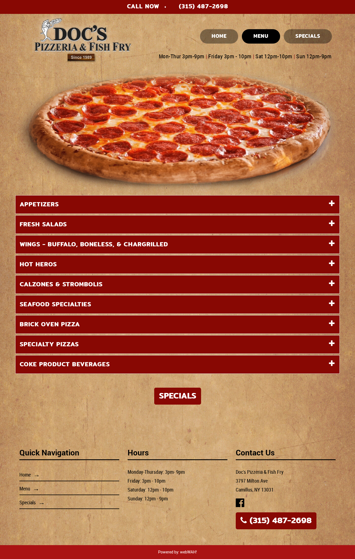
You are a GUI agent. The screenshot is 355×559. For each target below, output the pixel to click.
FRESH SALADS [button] (43, 224)
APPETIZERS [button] (39, 204)
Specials (177, 396)
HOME (219, 36)
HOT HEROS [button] (38, 264)
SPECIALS (307, 36)
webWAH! (188, 552)
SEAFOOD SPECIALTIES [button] (55, 304)
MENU (260, 36)
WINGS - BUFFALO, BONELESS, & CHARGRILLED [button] (94, 244)
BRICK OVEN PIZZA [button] (50, 324)
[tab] (177, 204)
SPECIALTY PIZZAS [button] (49, 344)
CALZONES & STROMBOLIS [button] (61, 284)
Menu (24, 488)
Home (25, 474)
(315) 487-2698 (203, 6)
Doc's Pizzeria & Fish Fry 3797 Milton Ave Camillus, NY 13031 (259, 480)
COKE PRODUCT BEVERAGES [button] (65, 364)
